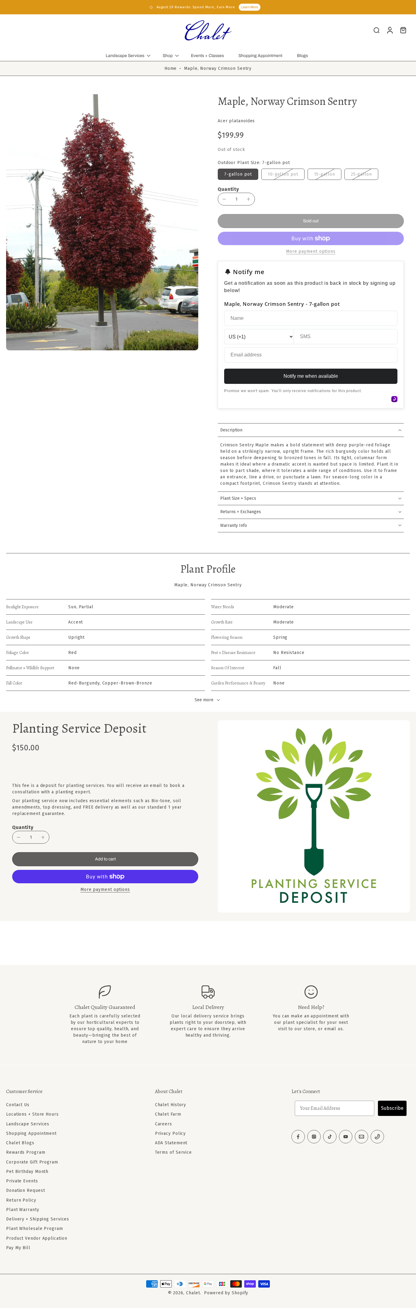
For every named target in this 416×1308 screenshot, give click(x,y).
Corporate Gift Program (32, 1161)
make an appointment (315, 1016)
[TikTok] (330, 1136)
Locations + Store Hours (32, 1114)
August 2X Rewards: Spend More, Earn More (196, 7)
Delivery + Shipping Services (37, 1219)
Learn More (249, 7)
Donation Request (25, 1190)
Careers (163, 1123)
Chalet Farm (168, 1114)
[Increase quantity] (248, 199)
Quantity (228, 189)
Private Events (22, 1181)
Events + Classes (207, 55)
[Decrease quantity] (224, 199)
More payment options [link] (311, 251)
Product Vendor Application (36, 1238)
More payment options (105, 890)
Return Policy (21, 1200)
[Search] (376, 30)
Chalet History (170, 1104)
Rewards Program (25, 1152)
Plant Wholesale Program (34, 1228)
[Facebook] (298, 1136)
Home (170, 68)
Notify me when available (311, 376)
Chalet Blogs (20, 1142)
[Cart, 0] (403, 30)
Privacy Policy (170, 1133)
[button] (311, 221)
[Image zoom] (102, 222)
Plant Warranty (22, 1209)
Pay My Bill (18, 1247)
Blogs (302, 55)
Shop (168, 55)
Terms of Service (173, 1152)
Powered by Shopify (226, 1292)
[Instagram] (314, 1136)
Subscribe (392, 1108)
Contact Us (18, 1104)
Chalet (193, 1292)
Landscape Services (125, 55)
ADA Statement (171, 1142)
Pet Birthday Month (27, 1171)
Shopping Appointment (260, 55)
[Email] (361, 1136)
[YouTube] (345, 1136)
